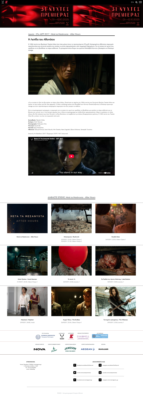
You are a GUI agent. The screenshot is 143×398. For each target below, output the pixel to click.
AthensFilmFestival (85, 365)
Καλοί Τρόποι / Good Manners (27, 279)
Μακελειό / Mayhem (27, 320)
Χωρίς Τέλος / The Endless (71, 320)
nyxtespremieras (84, 372)
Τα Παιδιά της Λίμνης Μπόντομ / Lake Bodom (115, 279)
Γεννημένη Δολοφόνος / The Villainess (116, 320)
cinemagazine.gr (84, 380)
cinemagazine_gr (110, 380)
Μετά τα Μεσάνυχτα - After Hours (65, 34)
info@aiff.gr (32, 369)
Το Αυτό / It (71, 279)
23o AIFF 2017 (42, 34)
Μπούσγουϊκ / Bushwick (71, 237)
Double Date (116, 237)
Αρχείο (31, 34)
